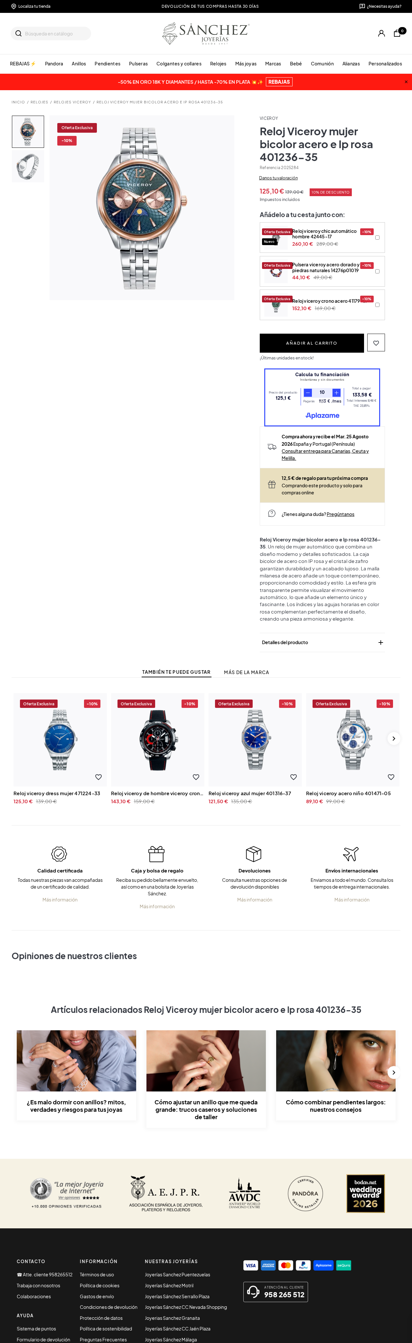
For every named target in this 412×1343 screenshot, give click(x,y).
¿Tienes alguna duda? (318, 514)
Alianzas (351, 63)
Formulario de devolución (43, 1339)
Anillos (79, 63)
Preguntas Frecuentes (103, 1339)
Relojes (218, 63)
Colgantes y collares (178, 63)
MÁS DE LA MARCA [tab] (246, 672)
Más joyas (246, 63)
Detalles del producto (323, 642)
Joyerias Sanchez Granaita (172, 1318)
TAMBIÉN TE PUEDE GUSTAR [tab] (176, 672)
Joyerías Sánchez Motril (169, 1285)
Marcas (273, 63)
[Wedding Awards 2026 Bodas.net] (365, 1193)
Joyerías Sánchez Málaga (171, 1339)
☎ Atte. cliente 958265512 (44, 1274)
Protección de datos (101, 1318)
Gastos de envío (97, 1296)
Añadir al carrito (311, 343)
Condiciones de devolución (108, 1307)
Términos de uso (97, 1274)
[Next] (394, 738)
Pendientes (107, 63)
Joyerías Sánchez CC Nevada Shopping (186, 1307)
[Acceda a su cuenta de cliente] (382, 33)
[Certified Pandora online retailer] (305, 1193)
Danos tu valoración (278, 177)
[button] (376, 342)
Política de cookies (99, 1285)
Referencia (270, 167)
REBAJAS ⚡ (23, 63)
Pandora (54, 63)
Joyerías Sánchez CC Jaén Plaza (178, 1328)
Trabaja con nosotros (38, 1285)
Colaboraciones (34, 1296)
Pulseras (138, 63)
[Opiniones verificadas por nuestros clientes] (67, 1193)
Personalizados (385, 63)
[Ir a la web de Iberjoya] (166, 1193)
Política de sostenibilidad (106, 1328)
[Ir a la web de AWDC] (244, 1193)
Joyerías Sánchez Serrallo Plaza (177, 1296)
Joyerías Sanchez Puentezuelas (177, 1274)
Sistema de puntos (36, 1328)
